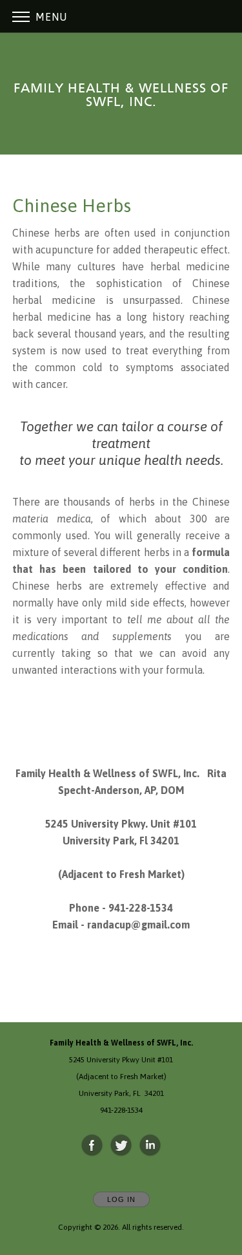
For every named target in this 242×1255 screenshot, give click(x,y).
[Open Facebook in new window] (92, 1145)
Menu (49, 17)
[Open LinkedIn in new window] (150, 1145)
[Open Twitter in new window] (121, 1145)
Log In (121, 1199)
